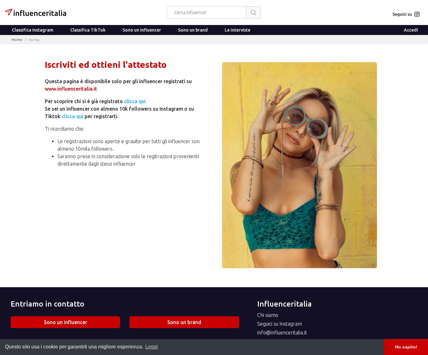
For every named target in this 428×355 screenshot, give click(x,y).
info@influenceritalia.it (282, 332)
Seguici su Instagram (279, 324)
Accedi (411, 30)
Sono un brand (193, 30)
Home (17, 40)
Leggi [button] (151, 346)
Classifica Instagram (32, 30)
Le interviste (237, 30)
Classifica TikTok (88, 30)
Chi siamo (267, 315)
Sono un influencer (142, 30)
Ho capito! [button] (406, 346)
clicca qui (135, 101)
